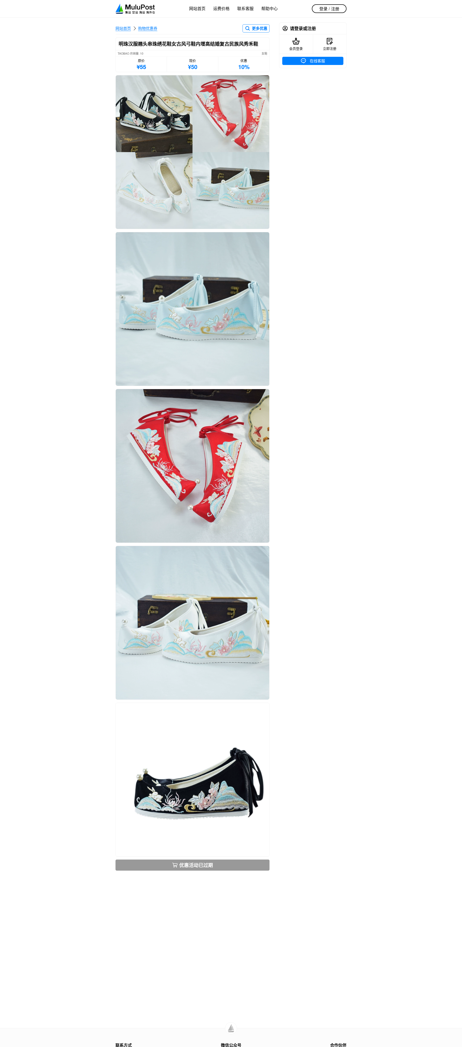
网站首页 (197, 8)
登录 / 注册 (329, 9)
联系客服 (245, 8)
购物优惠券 (147, 28)
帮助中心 (269, 8)
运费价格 (221, 8)
